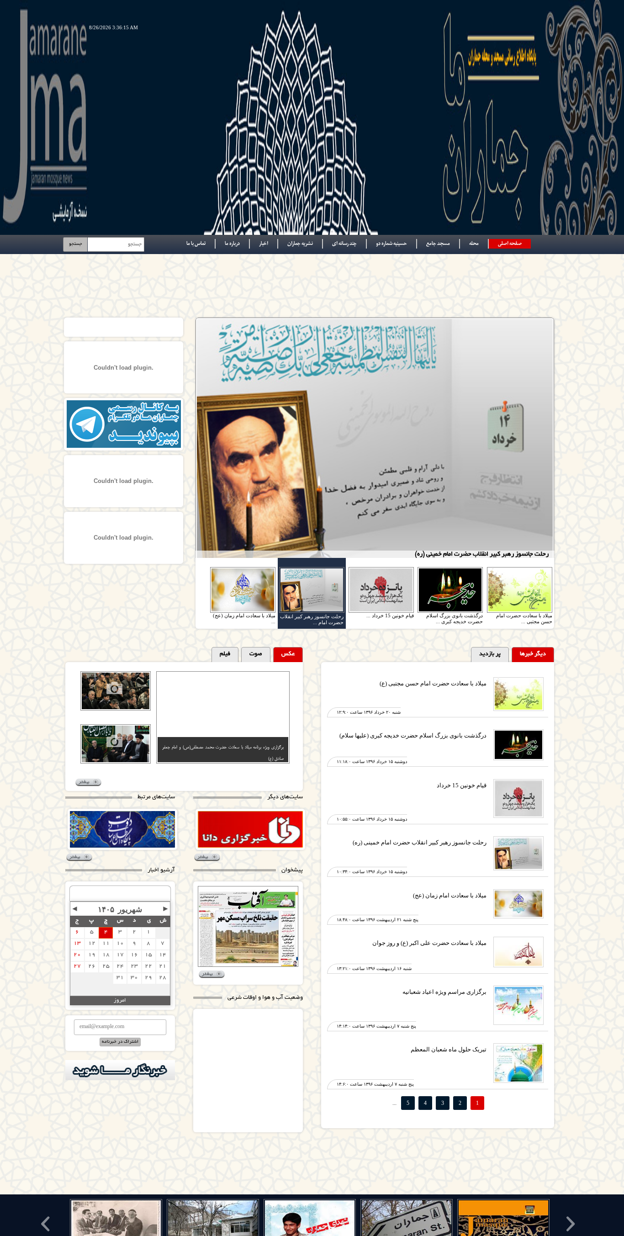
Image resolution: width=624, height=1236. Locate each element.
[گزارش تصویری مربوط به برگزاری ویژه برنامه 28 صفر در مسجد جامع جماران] (127, 692)
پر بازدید (490, 654)
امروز (120, 1000)
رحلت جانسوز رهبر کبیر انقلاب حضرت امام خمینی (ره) (420, 842)
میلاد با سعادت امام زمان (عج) (450, 895)
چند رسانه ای (344, 243)
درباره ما (232, 243)
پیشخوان (292, 870)
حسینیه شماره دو (391, 243)
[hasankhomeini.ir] (122, 829)
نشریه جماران (300, 243)
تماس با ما (196, 243)
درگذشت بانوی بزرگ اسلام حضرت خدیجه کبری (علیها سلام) (413, 735)
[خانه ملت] (250, 829)
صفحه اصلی (510, 243)
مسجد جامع (438, 243)
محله (474, 243)
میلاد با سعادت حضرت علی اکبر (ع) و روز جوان (429, 942)
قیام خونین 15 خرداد (462, 785)
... (394, 1102)
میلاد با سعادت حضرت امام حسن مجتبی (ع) (433, 683)
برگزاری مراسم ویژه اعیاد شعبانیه (444, 991)
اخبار (263, 243)
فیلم (225, 654)
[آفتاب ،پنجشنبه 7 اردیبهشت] (248, 926)
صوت (255, 654)
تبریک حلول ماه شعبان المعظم (449, 1049)
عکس (288, 654)
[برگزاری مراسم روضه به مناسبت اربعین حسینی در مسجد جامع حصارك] (127, 745)
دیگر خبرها (533, 654)
